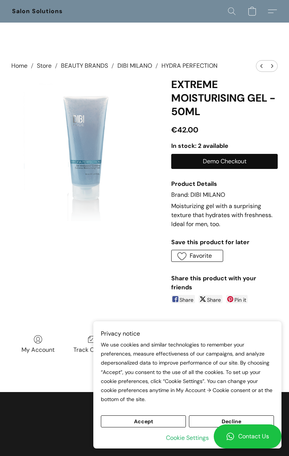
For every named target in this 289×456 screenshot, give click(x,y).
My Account (38, 350)
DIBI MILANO (134, 66)
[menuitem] (261, 66)
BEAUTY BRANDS (84, 66)
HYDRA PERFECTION (189, 66)
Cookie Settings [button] (187, 438)
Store (44, 66)
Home (19, 66)
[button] (247, 436)
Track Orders (91, 350)
